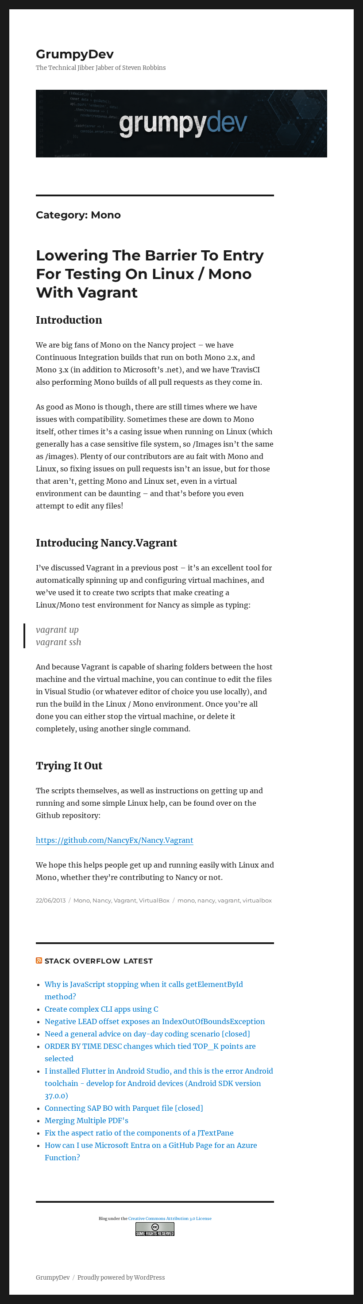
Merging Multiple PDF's (86, 1120)
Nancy (102, 900)
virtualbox (257, 900)
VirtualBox (154, 900)
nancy (206, 900)
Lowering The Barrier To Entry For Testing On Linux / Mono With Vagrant (150, 273)
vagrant (229, 900)
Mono (81, 900)
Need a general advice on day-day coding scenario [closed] (147, 1033)
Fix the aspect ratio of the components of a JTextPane (139, 1132)
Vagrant (125, 900)
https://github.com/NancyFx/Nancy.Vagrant (114, 840)
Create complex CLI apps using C (101, 1009)
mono (186, 900)
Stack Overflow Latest (99, 961)
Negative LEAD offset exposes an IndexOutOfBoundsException (155, 1021)
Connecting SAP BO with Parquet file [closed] (124, 1108)
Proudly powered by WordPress (121, 1277)
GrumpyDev (75, 53)
